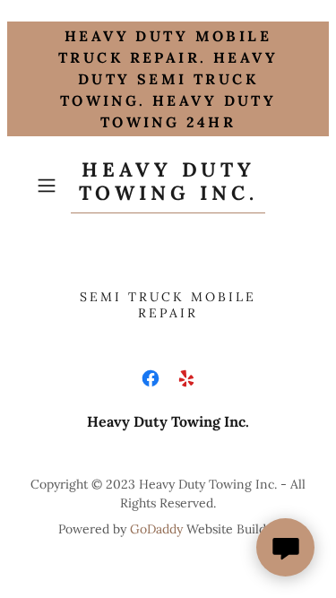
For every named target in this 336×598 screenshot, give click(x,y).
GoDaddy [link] (156, 529)
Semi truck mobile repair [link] (168, 305)
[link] (168, 185)
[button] (50, 186)
